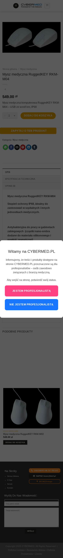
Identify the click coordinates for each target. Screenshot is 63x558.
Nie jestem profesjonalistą (31, 304)
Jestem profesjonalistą (31, 290)
